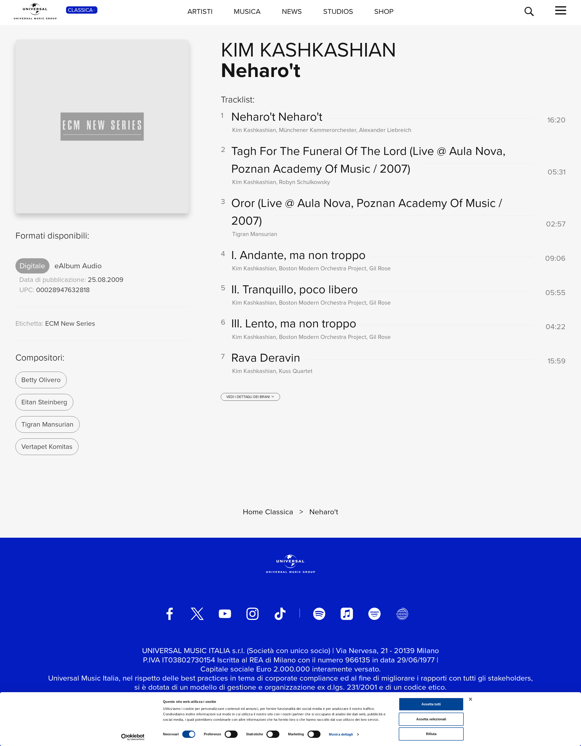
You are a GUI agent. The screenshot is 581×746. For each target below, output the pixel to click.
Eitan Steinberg (44, 402)
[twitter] (197, 614)
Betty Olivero (41, 380)
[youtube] (225, 614)
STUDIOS (338, 11)
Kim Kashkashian (308, 50)
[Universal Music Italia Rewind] (402, 614)
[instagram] (252, 614)
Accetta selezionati (431, 719)
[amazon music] (374, 614)
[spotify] (319, 614)
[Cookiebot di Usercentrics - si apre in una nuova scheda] (133, 737)
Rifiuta (431, 734)
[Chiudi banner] (470, 699)
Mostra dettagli (341, 734)
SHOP (384, 11)
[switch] (231, 734)
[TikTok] (280, 614)
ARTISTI (200, 11)
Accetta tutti (431, 704)
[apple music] (347, 614)
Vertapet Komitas (46, 447)
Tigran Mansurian (47, 424)
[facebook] (170, 614)
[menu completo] (560, 10)
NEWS (292, 11)
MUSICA (247, 11)
